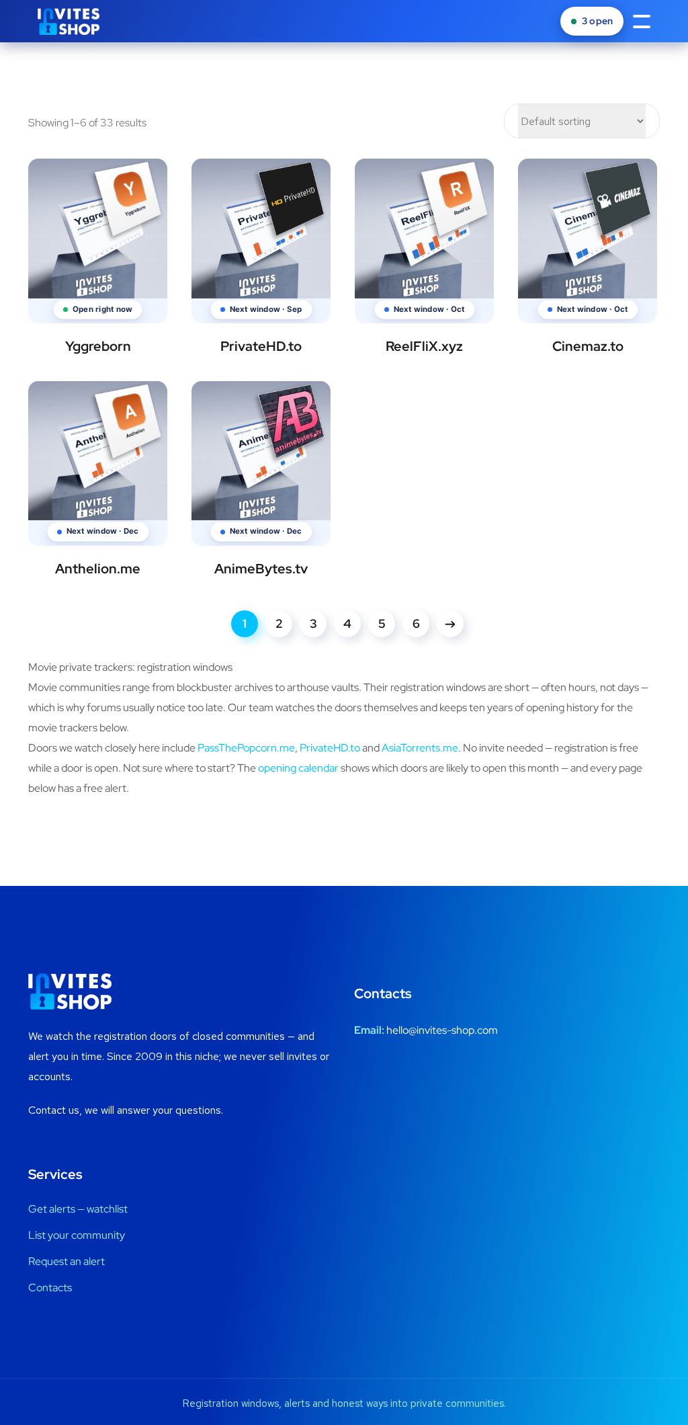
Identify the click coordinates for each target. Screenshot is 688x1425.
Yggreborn (98, 346)
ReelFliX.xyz (424, 346)
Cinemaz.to (588, 346)
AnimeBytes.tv (261, 568)
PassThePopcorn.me (246, 748)
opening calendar (298, 768)
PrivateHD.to (261, 346)
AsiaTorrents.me (420, 748)
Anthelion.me (97, 568)
